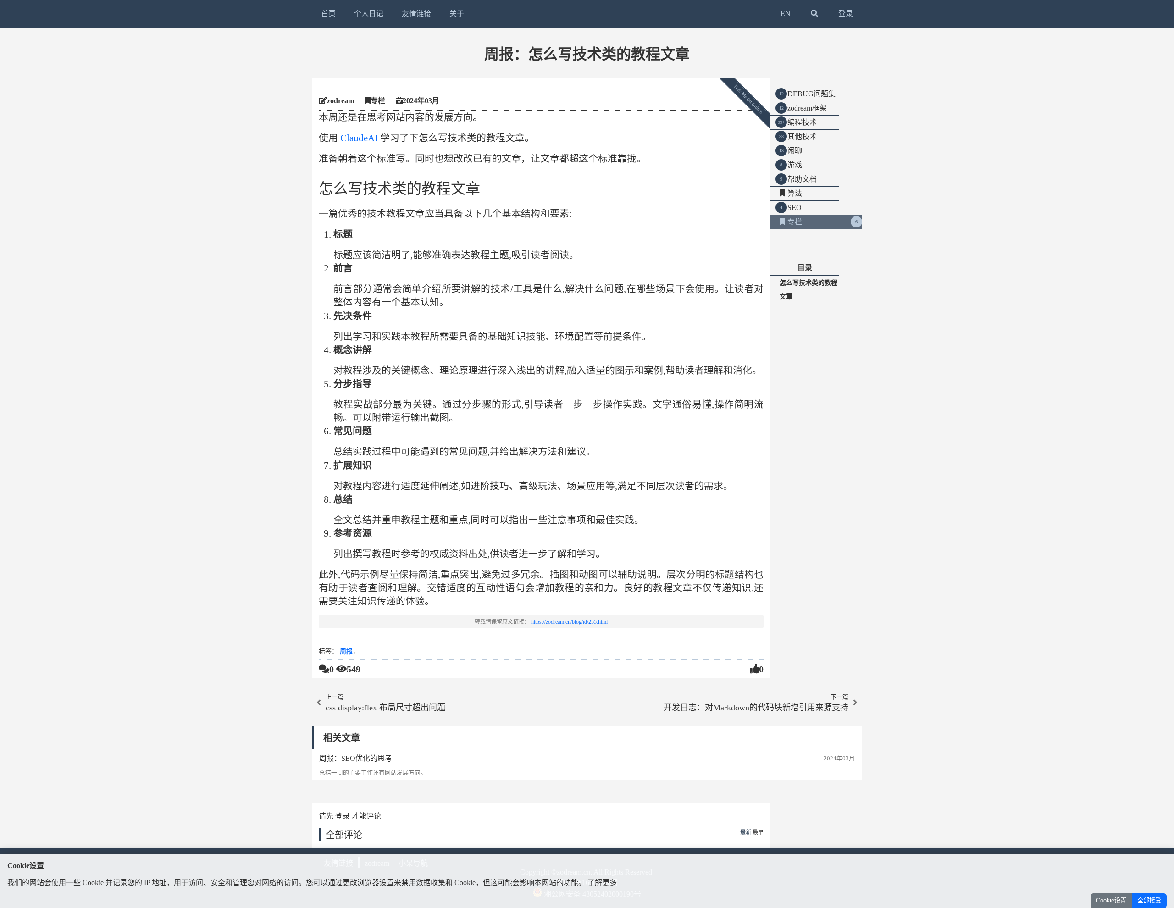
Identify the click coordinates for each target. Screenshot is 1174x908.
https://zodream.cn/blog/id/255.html (569, 622)
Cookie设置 (1111, 900)
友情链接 (416, 13)
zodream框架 (807, 108)
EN (786, 13)
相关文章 (341, 738)
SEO (794, 207)
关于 (456, 13)
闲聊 (794, 151)
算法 (794, 193)
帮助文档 (802, 179)
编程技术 (802, 122)
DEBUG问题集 (811, 94)
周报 (346, 651)
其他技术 (802, 136)
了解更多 (602, 882)
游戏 (794, 165)
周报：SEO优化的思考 (355, 758)
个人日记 (368, 13)
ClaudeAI (359, 138)
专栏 (794, 222)
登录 (845, 13)
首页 (328, 13)
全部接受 (1149, 900)
